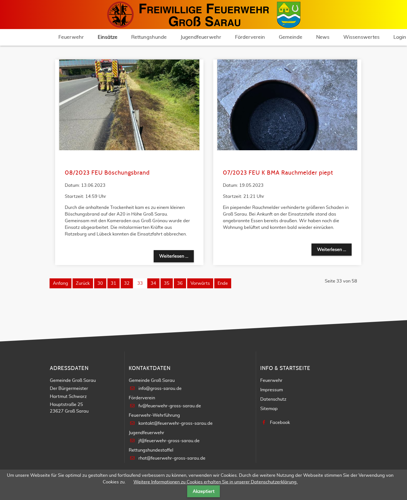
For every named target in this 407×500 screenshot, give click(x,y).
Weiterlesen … (176, 256)
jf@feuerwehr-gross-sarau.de (169, 441)
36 (180, 283)
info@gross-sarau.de (160, 388)
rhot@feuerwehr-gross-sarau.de (171, 458)
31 (113, 283)
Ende (223, 283)
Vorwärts (200, 283)
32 (127, 283)
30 (100, 283)
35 (166, 283)
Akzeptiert (204, 491)
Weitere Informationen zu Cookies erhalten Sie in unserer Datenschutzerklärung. (215, 482)
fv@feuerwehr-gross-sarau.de (169, 406)
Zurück (83, 283)
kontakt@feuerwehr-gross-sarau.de (175, 423)
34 (153, 283)
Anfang (60, 283)
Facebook (280, 422)
